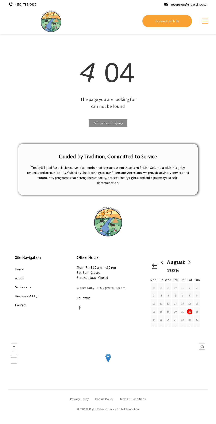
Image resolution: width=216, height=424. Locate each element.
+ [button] (14, 346)
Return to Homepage (108, 123)
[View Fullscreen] (14, 360)
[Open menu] (205, 21)
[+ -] (108, 362)
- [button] (14, 352)
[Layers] (202, 346)
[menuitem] (36, 269)
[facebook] (80, 308)
